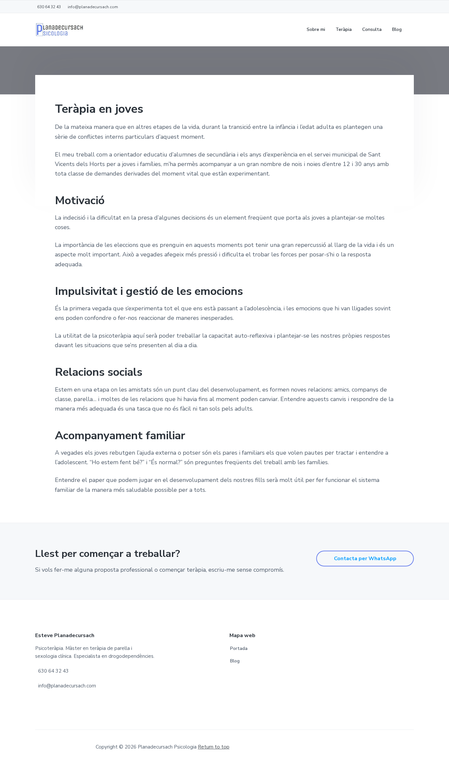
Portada (239, 648)
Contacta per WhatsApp (365, 558)
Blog (235, 661)
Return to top (213, 747)
